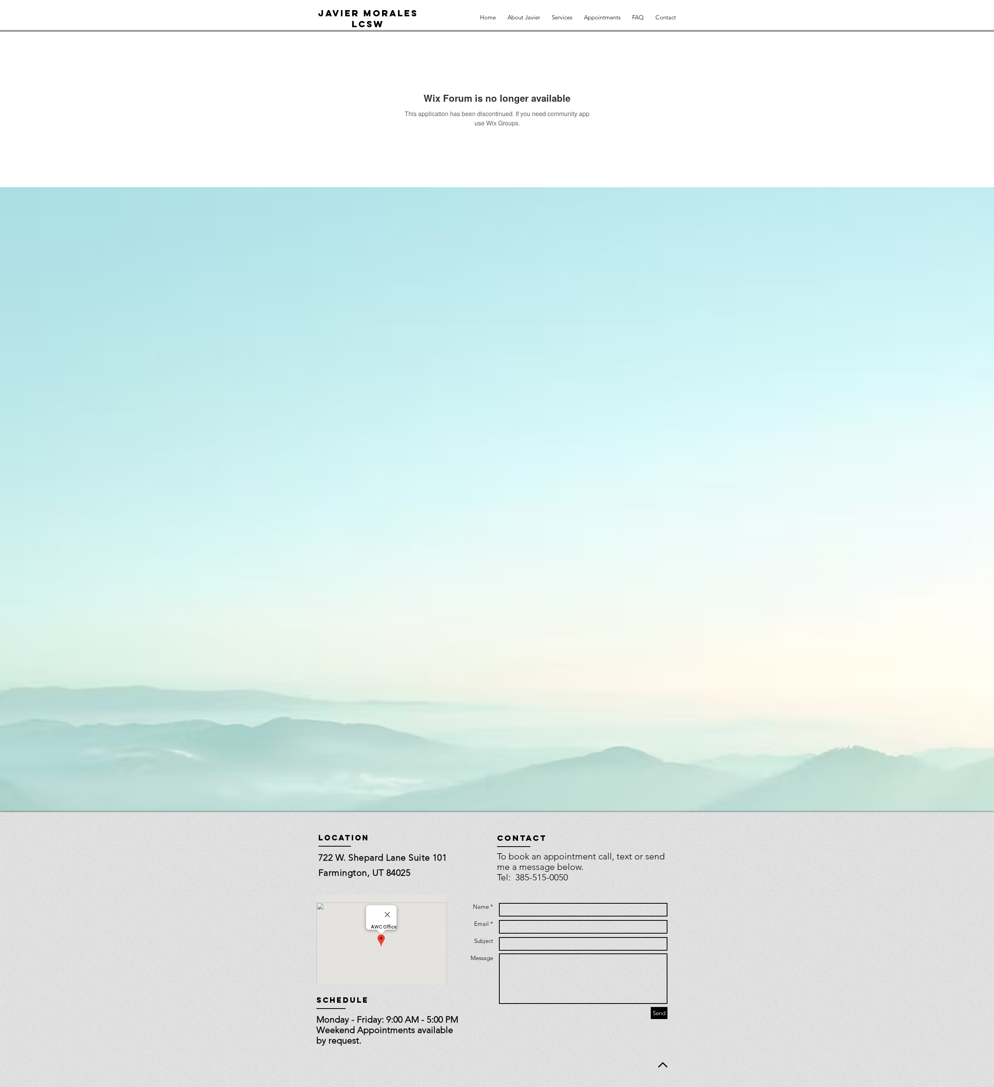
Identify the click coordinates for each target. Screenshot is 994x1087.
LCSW (368, 24)
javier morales (368, 13)
